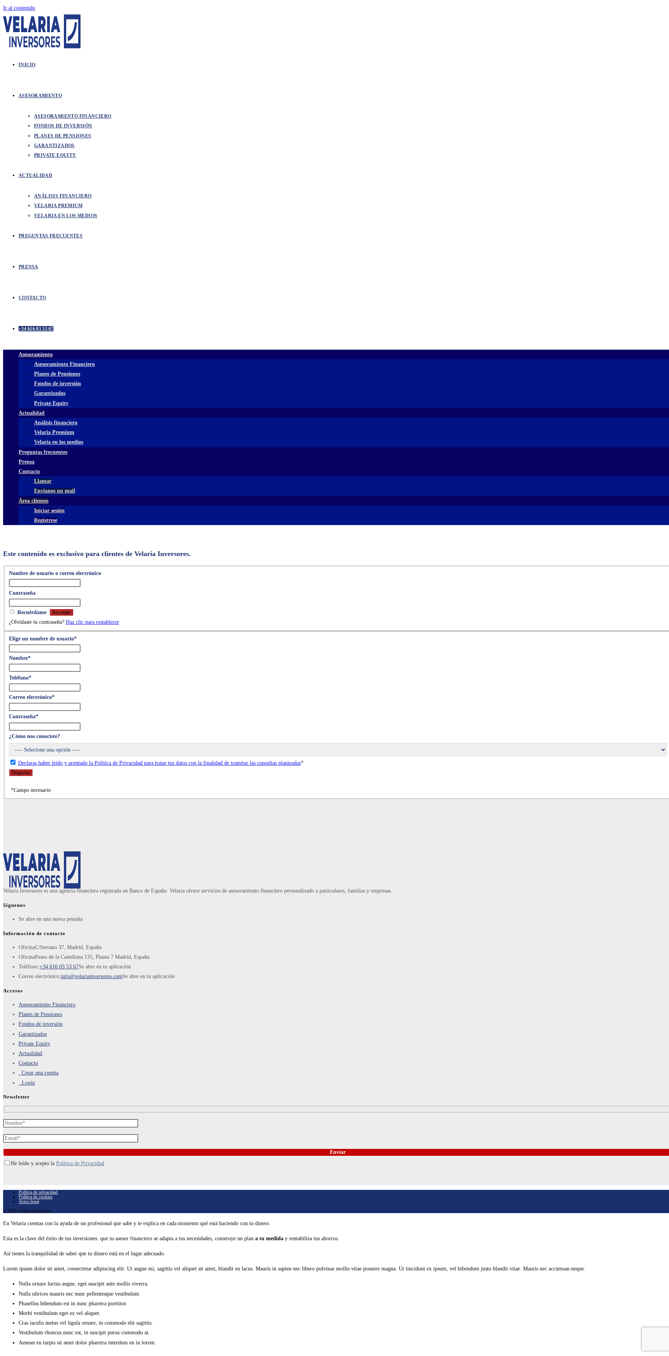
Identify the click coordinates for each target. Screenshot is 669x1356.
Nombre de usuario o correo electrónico (55, 573)
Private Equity (51, 403)
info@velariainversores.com (91, 976)
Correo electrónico (32, 697)
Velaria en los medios (58, 442)
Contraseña (22, 593)
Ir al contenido (19, 8)
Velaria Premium (54, 432)
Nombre (20, 658)
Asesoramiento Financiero (64, 364)
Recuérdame (31, 612)
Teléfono (20, 678)
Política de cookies (36, 1197)
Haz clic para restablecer (92, 622)
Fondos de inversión (57, 383)
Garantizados (49, 393)
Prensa (26, 462)
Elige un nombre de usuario (43, 639)
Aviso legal (29, 1201)
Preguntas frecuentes (43, 452)
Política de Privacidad (80, 1163)
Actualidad (32, 413)
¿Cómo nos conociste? (34, 736)
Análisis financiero (55, 423)
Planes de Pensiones (57, 374)
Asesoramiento (36, 354)
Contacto (28, 1063)
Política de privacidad (38, 1192)
